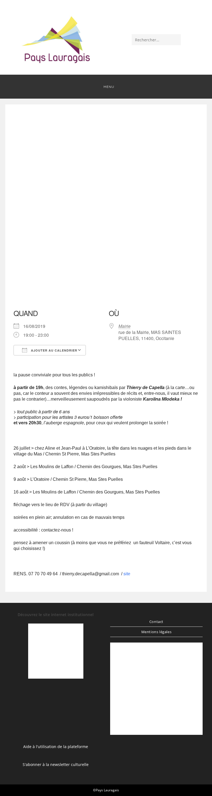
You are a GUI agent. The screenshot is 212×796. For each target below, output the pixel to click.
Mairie (124, 326)
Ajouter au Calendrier (53, 350)
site (126, 573)
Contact (156, 621)
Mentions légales (156, 631)
